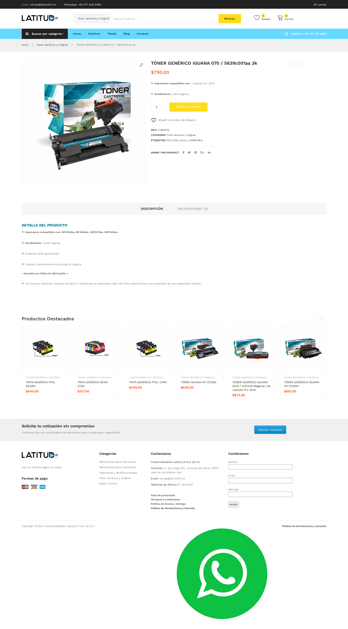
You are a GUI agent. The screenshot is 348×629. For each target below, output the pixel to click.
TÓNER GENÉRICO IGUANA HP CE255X (301, 384)
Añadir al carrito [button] (38, 397)
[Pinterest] (195, 152)
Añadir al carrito (188, 107)
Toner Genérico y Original (52, 44)
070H (175, 140)
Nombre (233, 462)
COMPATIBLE (195, 140)
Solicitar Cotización (270, 429)
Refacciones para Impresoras (117, 461)
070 (168, 140)
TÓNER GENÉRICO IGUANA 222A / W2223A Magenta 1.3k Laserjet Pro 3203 (251, 386)
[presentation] (317, 318)
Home (77, 33)
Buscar (229, 18)
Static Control (108, 483)
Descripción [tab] (152, 209)
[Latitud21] (40, 17)
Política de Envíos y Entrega (168, 503)
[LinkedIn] (209, 152)
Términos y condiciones (165, 499)
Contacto (143, 33)
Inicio (25, 44)
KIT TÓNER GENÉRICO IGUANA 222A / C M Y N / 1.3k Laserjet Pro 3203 (291, 64)
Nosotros (94, 33)
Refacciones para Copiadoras (117, 467)
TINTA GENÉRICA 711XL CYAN (148, 382)
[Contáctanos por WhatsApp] (222, 573)
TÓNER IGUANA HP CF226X (198, 382)
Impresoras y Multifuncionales (118, 472)
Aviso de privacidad (163, 495)
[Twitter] (189, 152)
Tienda (111, 33)
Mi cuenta (320, 4)
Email (231, 475)
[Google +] (202, 152)
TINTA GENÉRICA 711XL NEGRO (40, 384)
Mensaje (233, 489)
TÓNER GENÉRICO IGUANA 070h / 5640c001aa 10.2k (298, 64)
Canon (183, 140)
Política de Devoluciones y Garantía (173, 508)
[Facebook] (183, 152)
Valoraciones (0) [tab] (192, 209)
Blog (126, 33)
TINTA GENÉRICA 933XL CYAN (92, 384)
